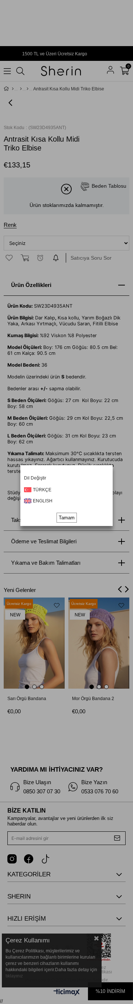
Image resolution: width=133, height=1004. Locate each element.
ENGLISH (42, 500)
